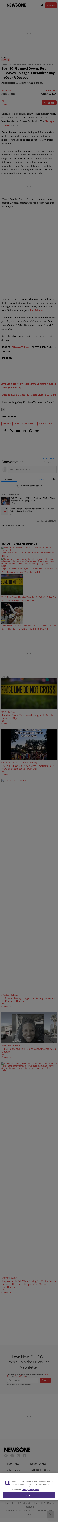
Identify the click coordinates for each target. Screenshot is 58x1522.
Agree (29, 1495)
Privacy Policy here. (30, 1489)
